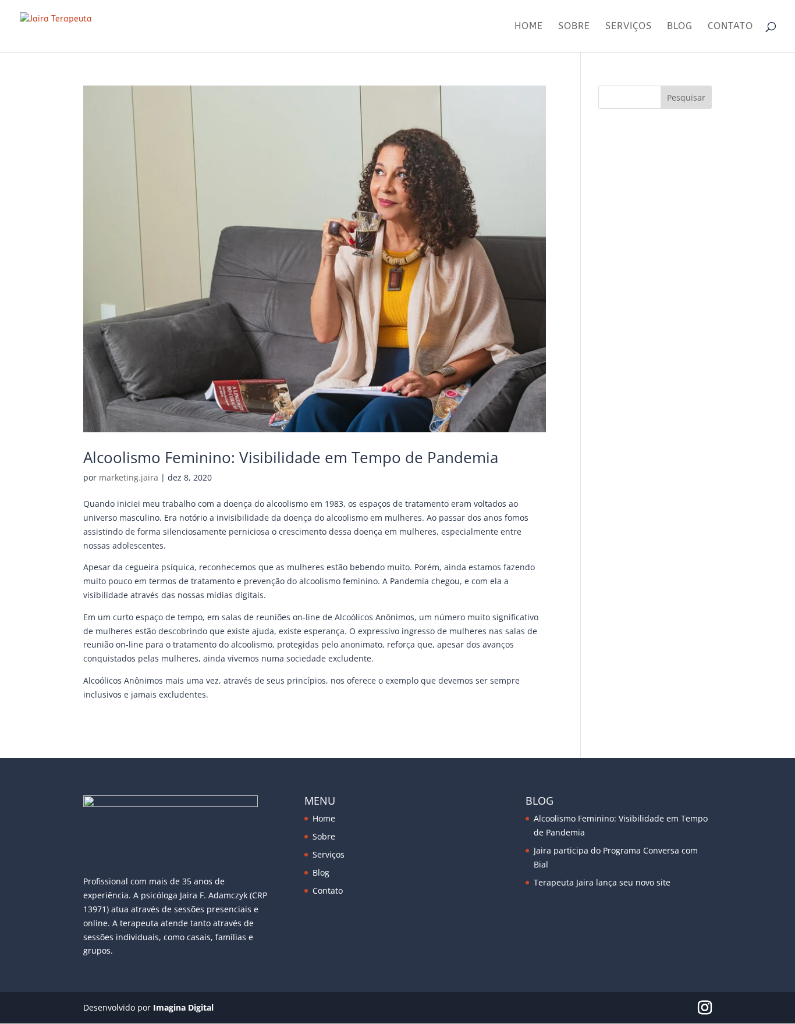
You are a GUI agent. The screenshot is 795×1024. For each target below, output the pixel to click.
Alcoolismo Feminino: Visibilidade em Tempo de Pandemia (290, 457)
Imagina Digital (183, 1007)
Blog (680, 26)
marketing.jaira (128, 477)
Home (528, 26)
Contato (730, 26)
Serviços (628, 26)
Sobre (574, 26)
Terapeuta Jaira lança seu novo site (602, 882)
